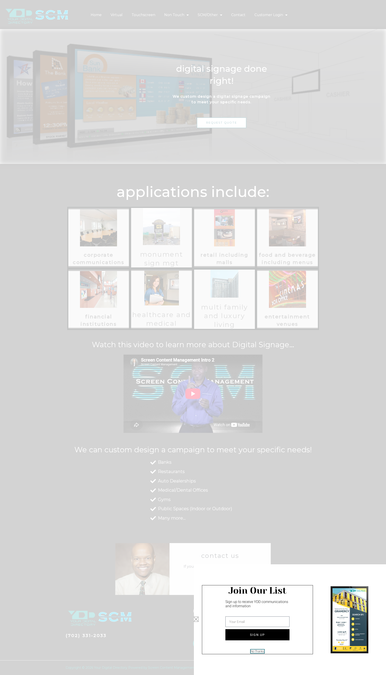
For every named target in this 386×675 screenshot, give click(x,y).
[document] (193, 337)
